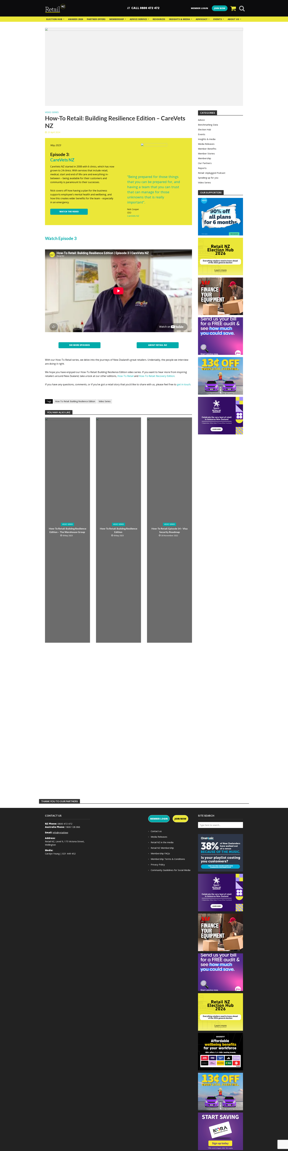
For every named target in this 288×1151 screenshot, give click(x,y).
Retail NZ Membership (162, 847)
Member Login (199, 8)
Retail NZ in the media (162, 842)
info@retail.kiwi (60, 832)
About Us (233, 19)
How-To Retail (125, 376)
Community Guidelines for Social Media (170, 870)
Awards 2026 (75, 19)
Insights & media (179, 19)
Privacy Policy (158, 864)
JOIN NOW (219, 8)
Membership (116, 19)
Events (217, 19)
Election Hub (54, 19)
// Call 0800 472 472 (143, 8)
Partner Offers (96, 19)
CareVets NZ (133, 215)
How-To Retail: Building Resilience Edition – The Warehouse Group (67, 530)
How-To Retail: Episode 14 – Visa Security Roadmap (170, 530)
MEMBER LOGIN (159, 818)
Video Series (52, 112)
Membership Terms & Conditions (168, 858)
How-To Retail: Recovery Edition (157, 376)
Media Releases (159, 836)
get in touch (183, 384)
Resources (159, 19)
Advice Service (138, 19)
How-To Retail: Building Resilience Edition (75, 401)
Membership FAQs (160, 853)
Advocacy (201, 19)
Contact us (156, 831)
